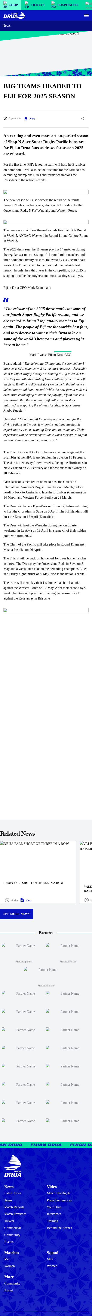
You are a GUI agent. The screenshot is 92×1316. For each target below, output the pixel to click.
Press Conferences (59, 1200)
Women (9, 1266)
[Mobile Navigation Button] (86, 15)
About (8, 1290)
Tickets (9, 1221)
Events (8, 1242)
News (6, 26)
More (9, 1276)
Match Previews (15, 1214)
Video (52, 1186)
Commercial (12, 1228)
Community (12, 1235)
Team (8, 1200)
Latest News (12, 1193)
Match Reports (14, 1207)
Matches (11, 1252)
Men (7, 1259)
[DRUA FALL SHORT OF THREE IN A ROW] (38, 872)
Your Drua (54, 1207)
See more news (16, 914)
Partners (46, 932)
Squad (52, 1252)
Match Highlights (58, 1193)
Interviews (54, 1214)
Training (52, 1221)
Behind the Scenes (59, 1228)
